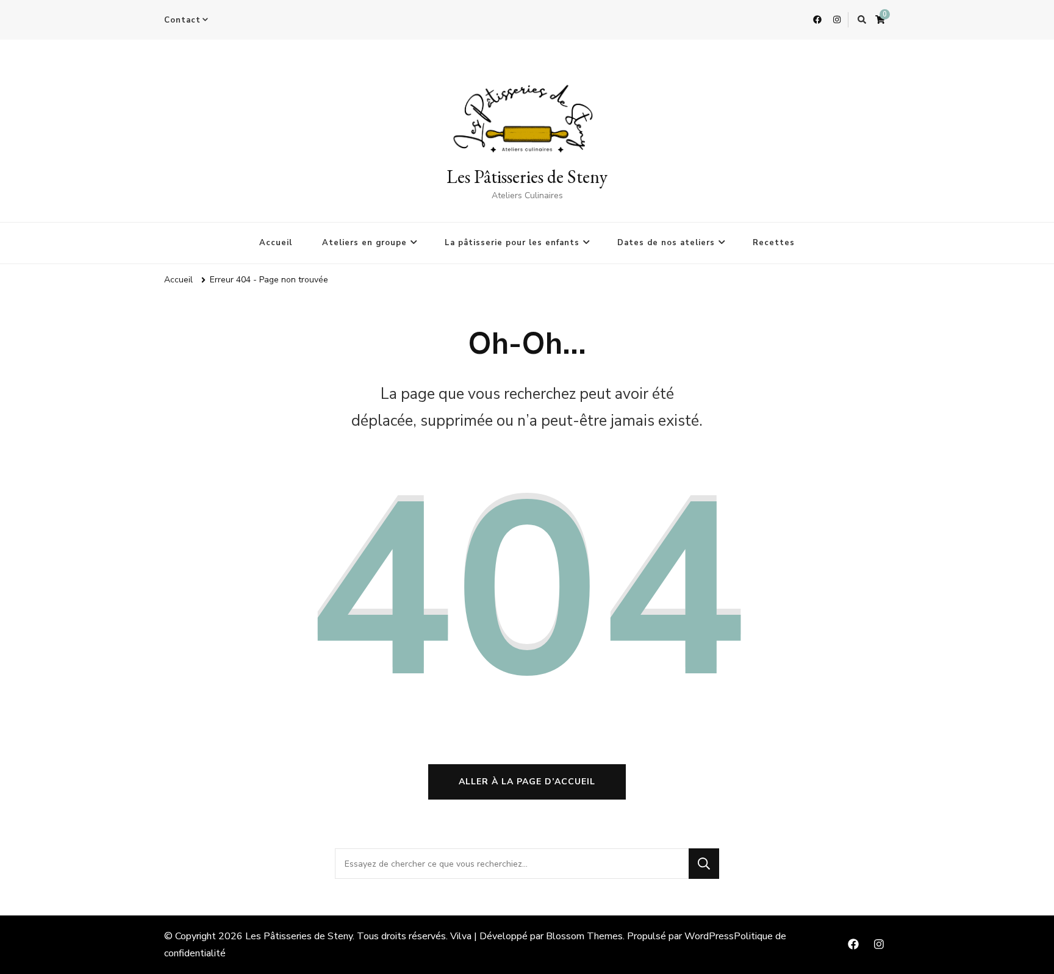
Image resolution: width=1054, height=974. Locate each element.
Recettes (774, 242)
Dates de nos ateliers (666, 242)
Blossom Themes (584, 936)
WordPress (709, 936)
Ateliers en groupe (364, 242)
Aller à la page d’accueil (527, 781)
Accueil (275, 242)
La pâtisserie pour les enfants (512, 242)
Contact (182, 20)
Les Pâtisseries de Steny (527, 176)
